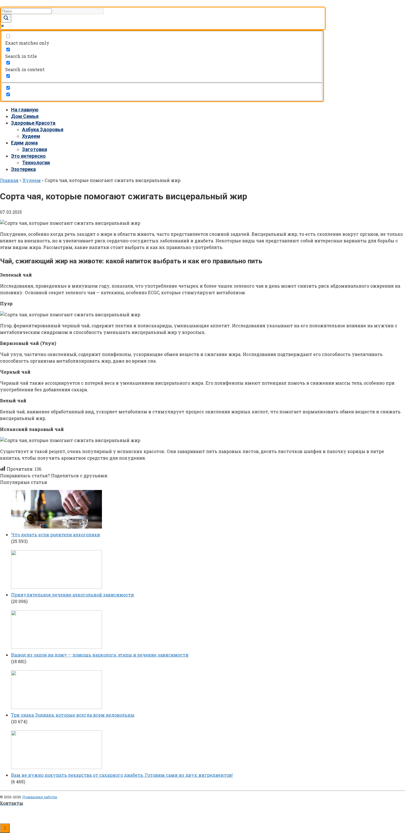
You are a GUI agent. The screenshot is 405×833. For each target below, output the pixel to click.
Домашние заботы (39, 796)
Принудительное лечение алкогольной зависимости (72, 595)
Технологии (36, 162)
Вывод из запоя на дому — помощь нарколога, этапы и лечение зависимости (99, 655)
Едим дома (24, 143)
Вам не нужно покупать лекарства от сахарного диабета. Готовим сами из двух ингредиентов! (122, 775)
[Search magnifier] (6, 18)
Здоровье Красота (33, 123)
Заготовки (34, 149)
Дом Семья (25, 116)
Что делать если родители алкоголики (55, 534)
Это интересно (28, 156)
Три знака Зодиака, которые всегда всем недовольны (72, 715)
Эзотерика (23, 169)
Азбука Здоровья (42, 129)
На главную (25, 110)
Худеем (31, 136)
